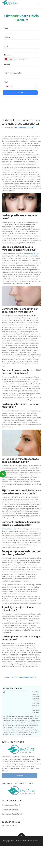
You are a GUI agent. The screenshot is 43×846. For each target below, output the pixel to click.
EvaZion (30, 128)
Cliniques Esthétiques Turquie (12, 814)
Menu (39, 4)
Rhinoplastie (5, 529)
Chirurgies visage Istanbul (11, 805)
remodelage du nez (31, 254)
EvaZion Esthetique (33, 759)
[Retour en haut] (21, 836)
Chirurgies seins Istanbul (10, 809)
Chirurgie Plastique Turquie (24, 677)
